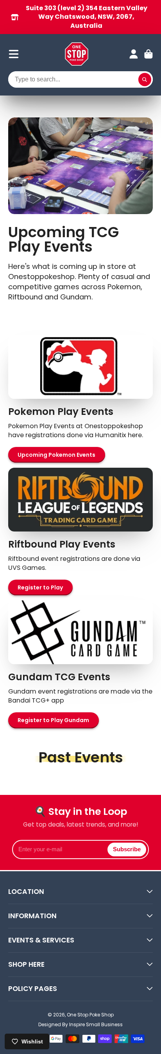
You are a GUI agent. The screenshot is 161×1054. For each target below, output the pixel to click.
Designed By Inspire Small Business (80, 1024)
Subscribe (127, 849)
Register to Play (40, 587)
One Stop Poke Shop (90, 1014)
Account (133, 54)
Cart (148, 54)
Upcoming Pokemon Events (56, 455)
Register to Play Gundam (53, 720)
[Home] (76, 54)
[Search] (145, 79)
